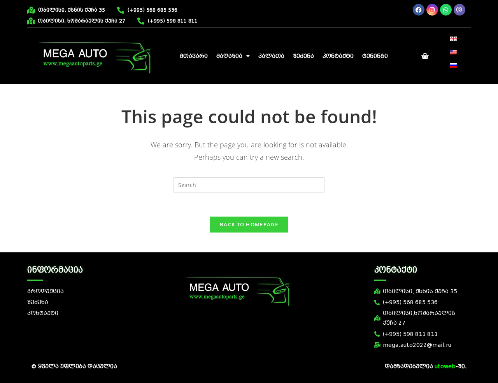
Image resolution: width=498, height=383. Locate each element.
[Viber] (459, 10)
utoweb (445, 366)
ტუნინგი (375, 56)
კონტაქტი (338, 56)
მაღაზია (229, 56)
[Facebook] (418, 10)
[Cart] (425, 56)
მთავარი (194, 56)
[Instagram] (432, 10)
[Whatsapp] (446, 10)
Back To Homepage (249, 224)
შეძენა (303, 56)
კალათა (271, 56)
